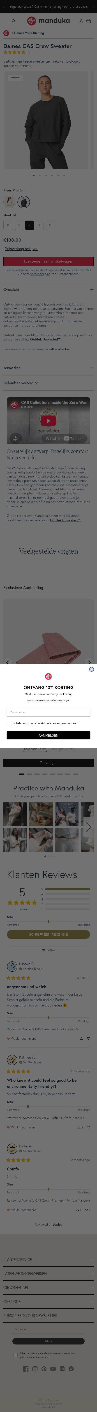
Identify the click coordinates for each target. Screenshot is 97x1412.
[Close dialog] (92, 669)
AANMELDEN (48, 735)
